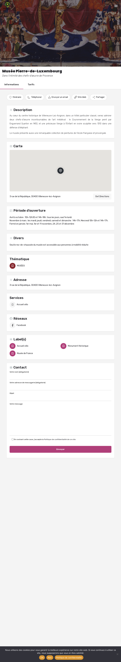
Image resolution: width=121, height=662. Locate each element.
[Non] (117, 654)
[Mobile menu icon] (116, 6)
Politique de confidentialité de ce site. (60, 439)
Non (50, 657)
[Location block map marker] (60, 171)
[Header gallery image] (60, 33)
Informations (11, 84)
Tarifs (31, 84)
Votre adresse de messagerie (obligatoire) (27, 383)
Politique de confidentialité (69, 657)
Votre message (16, 404)
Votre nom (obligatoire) (19, 372)
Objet (12, 393)
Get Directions (102, 196)
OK (42, 657)
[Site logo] (8, 6)
